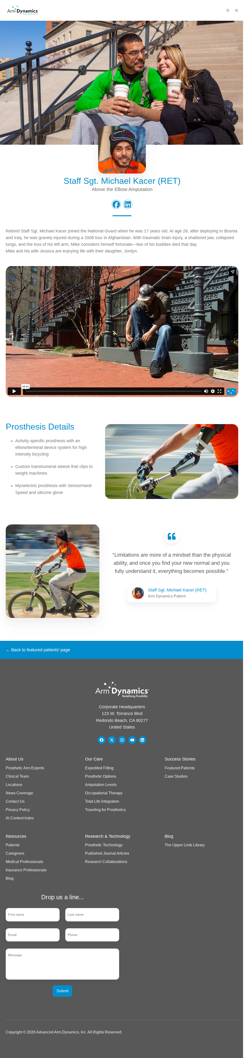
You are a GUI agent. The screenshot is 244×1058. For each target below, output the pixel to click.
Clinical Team (17, 776)
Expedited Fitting (99, 768)
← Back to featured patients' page (38, 649)
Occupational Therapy (103, 793)
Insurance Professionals (26, 870)
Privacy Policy (18, 809)
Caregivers (15, 853)
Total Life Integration (102, 801)
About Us (14, 759)
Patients (13, 845)
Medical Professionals (24, 861)
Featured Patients (180, 768)
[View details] (102, 740)
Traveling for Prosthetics (105, 809)
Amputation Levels (101, 784)
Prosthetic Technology (103, 845)
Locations (14, 784)
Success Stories (180, 759)
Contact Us (15, 801)
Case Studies (176, 776)
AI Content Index (20, 818)
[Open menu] (236, 10)
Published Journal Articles (107, 853)
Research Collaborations (106, 861)
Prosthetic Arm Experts (25, 768)
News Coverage (19, 793)
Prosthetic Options (100, 776)
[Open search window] (228, 10)
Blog (10, 878)
